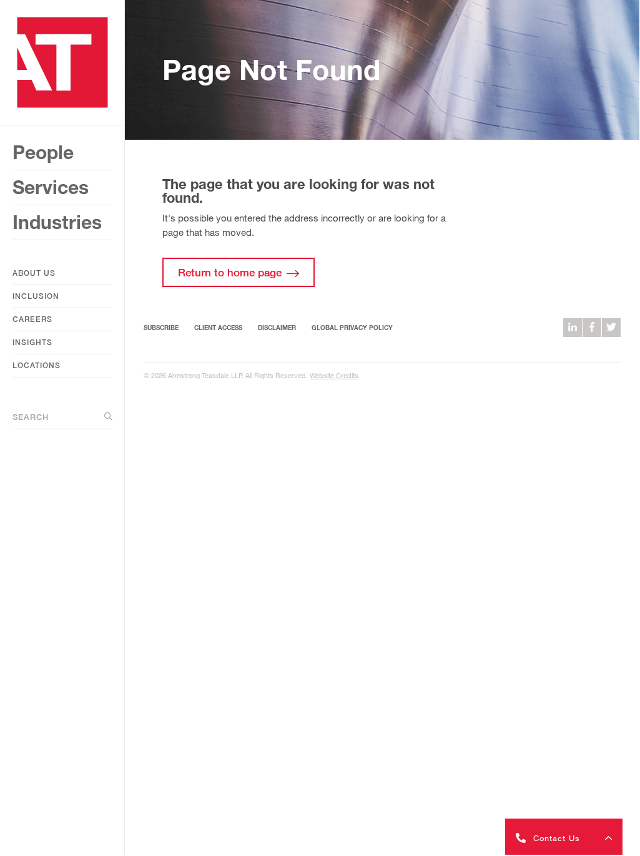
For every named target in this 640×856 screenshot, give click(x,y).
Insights (32, 342)
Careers (32, 319)
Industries (57, 222)
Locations (36, 365)
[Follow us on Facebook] (592, 327)
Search (30, 417)
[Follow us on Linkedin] (572, 327)
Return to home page (230, 272)
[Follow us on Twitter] (611, 327)
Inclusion (35, 296)
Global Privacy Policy (352, 327)
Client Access (218, 327)
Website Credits (334, 375)
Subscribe (161, 327)
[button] (564, 837)
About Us (34, 273)
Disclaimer (277, 327)
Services (50, 187)
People (43, 152)
